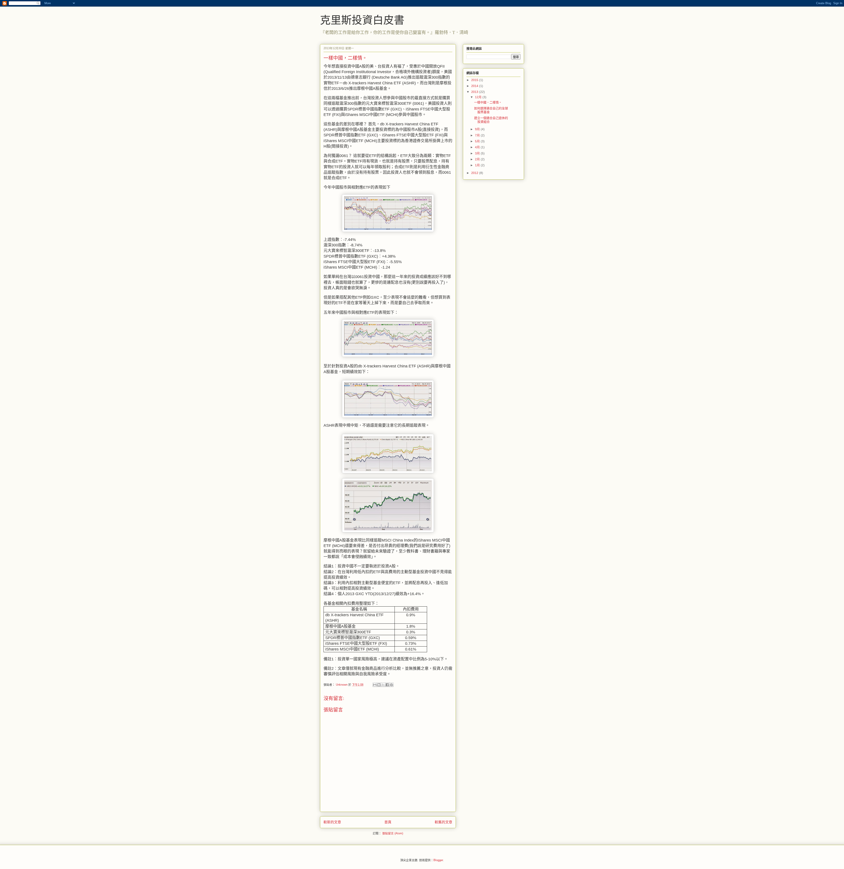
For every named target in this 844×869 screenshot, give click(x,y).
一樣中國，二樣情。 (488, 102)
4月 (478, 147)
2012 (475, 173)
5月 (478, 141)
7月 (478, 135)
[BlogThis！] (379, 685)
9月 (478, 129)
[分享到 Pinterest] (391, 685)
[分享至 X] (383, 685)
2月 (478, 159)
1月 (478, 165)
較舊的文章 (443, 822)
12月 (478, 97)
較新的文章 (332, 822)
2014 (475, 86)
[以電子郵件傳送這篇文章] (375, 685)
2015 (475, 80)
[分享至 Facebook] (387, 685)
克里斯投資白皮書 (362, 20)
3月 (478, 153)
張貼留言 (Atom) (392, 833)
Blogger (438, 860)
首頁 (387, 822)
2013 (475, 92)
